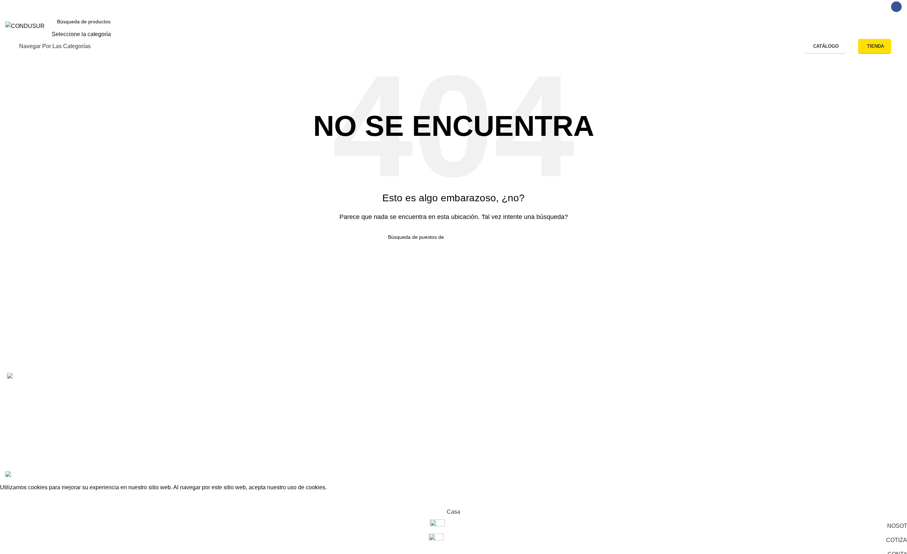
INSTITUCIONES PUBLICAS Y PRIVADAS (431, 443)
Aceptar (15, 498)
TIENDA (875, 46)
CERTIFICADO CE (581, 392)
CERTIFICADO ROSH (585, 405)
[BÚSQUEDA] (743, 26)
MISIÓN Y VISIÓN (217, 430)
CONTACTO (210, 392)
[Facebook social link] (896, 6)
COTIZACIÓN (212, 405)
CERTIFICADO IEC (582, 430)
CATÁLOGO (826, 46)
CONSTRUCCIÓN (399, 405)
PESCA (386, 392)
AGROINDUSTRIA (400, 418)
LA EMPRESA (213, 418)
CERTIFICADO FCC (583, 418)
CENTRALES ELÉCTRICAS (412, 430)
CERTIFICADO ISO (582, 443)
